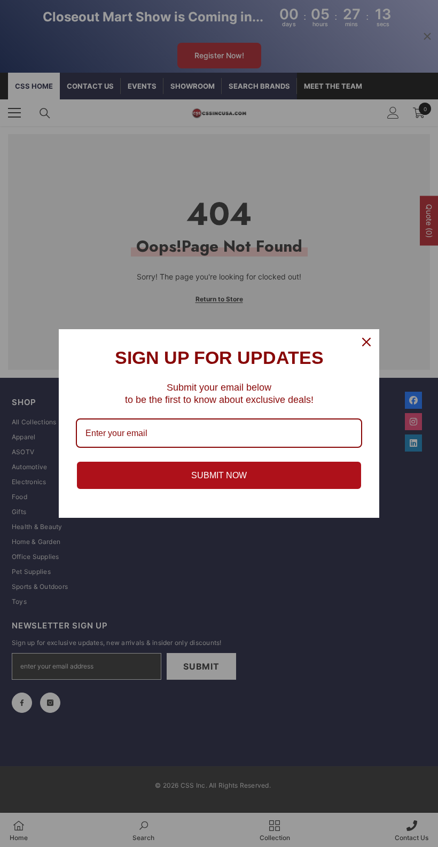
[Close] (366, 342)
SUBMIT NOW (219, 475)
